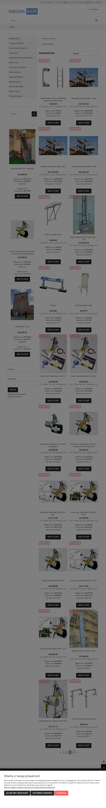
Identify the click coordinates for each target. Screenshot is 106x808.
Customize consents (42, 793)
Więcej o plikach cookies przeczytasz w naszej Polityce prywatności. (29, 787)
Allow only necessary (17, 793)
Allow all (61, 793)
